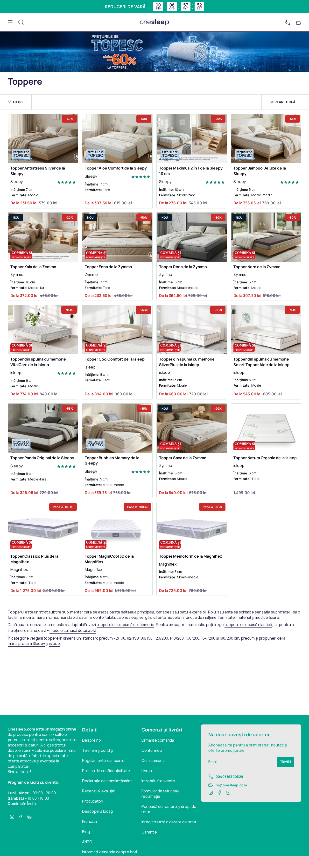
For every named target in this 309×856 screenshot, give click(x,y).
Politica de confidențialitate (106, 770)
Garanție (149, 832)
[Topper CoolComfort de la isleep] (117, 329)
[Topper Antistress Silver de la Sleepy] (43, 138)
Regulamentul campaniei (103, 760)
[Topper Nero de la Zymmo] (266, 237)
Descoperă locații (97, 811)
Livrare (147, 770)
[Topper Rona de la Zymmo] (192, 237)
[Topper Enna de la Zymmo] (117, 237)
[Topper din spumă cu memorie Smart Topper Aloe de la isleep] (266, 329)
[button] (66, 182)
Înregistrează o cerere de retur (169, 822)
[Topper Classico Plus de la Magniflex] (43, 526)
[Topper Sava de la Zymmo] (192, 428)
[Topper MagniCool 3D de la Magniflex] (117, 526)
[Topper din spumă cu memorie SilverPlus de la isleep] (192, 329)
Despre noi (92, 740)
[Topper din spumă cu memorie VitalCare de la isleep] (43, 329)
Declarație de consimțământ (107, 780)
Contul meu (151, 750)
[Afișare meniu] (10, 22)
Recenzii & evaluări (98, 791)
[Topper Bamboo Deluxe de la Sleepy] (266, 138)
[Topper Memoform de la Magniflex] (192, 526)
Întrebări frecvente (158, 780)
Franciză (89, 821)
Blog (86, 831)
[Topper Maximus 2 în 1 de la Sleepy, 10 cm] (192, 138)
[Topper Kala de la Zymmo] (43, 237)
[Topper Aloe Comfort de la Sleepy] (117, 138)
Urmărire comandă (157, 740)
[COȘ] (298, 22)
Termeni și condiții (97, 750)
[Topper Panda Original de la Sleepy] (43, 428)
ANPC (87, 841)
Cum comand (153, 760)
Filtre (18, 102)
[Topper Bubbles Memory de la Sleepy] (117, 428)
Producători (92, 801)
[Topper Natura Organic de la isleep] (266, 428)
